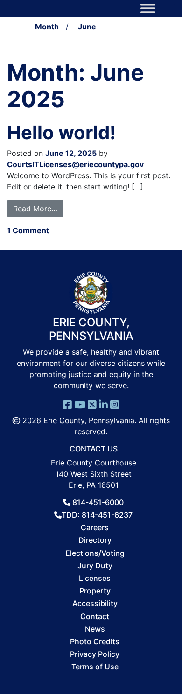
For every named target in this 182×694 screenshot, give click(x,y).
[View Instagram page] (114, 404)
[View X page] (92, 404)
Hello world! (61, 132)
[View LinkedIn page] (103, 404)
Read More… (38, 208)
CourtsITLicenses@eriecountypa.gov (75, 164)
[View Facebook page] (67, 404)
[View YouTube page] (79, 404)
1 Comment (28, 230)
